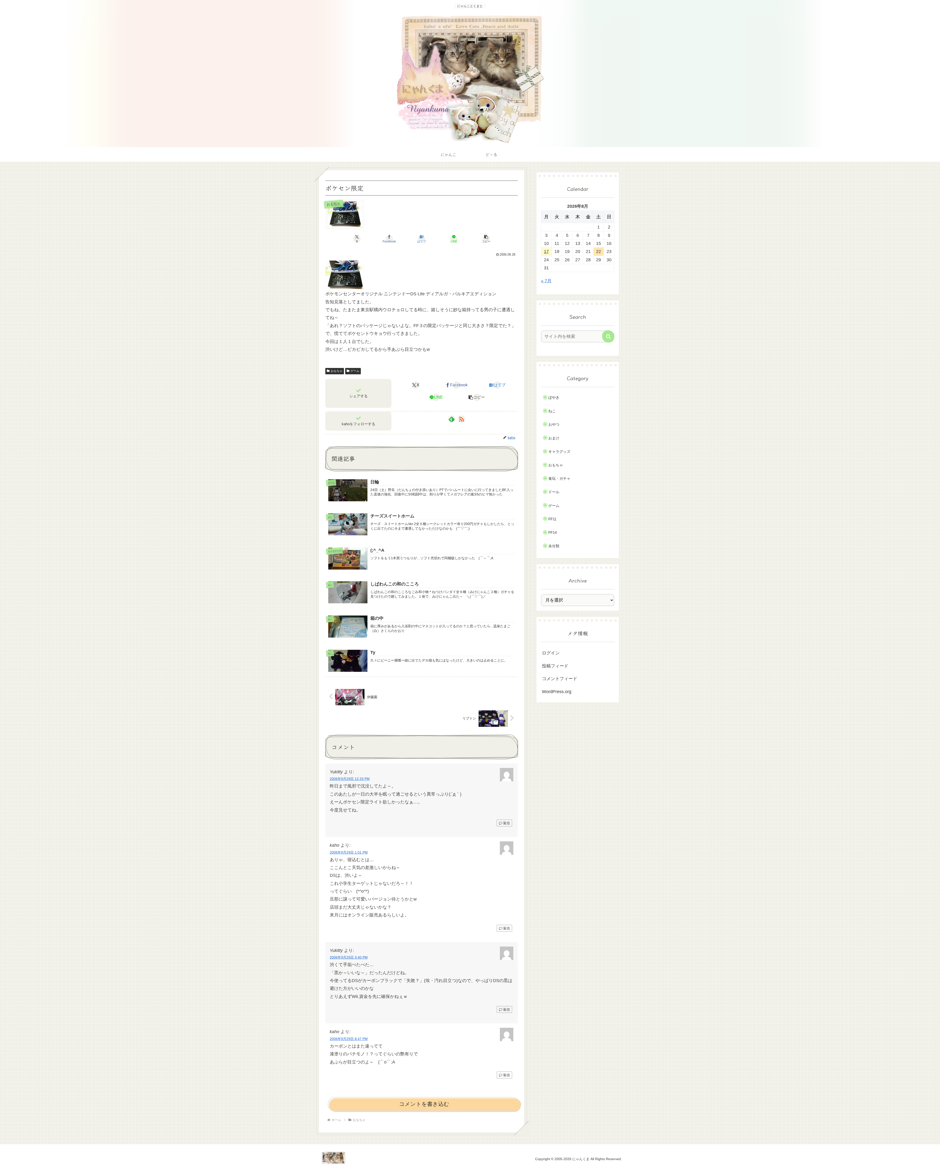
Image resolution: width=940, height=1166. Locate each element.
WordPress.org (556, 691)
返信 (506, 823)
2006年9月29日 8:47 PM (349, 1039)
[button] (486, 239)
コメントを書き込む (424, 1104)
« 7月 (546, 280)
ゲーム (355, 371)
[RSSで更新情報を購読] (461, 419)
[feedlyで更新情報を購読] (452, 419)
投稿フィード (555, 665)
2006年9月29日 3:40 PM (349, 957)
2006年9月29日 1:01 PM (349, 852)
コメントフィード (559, 678)
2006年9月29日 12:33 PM (350, 779)
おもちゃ (336, 371)
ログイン (551, 653)
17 (546, 251)
